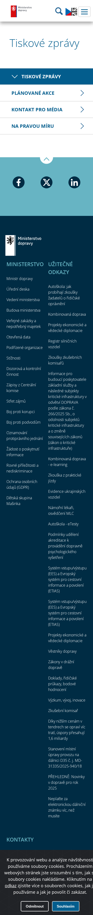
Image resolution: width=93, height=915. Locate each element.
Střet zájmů (16, 401)
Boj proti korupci (20, 411)
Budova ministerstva (23, 310)
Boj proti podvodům (23, 422)
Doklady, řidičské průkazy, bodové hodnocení (62, 683)
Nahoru (46, 160)
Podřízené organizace (24, 347)
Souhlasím (65, 906)
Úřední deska (17, 289)
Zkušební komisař (63, 710)
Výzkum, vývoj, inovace (66, 700)
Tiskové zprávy (41, 76)
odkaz (10, 885)
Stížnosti (13, 358)
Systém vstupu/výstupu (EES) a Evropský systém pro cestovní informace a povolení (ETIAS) (67, 579)
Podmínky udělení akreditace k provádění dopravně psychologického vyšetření (65, 546)
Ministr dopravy (19, 278)
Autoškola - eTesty (63, 524)
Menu (84, 11)
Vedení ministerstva (23, 299)
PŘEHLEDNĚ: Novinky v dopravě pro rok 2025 (66, 782)
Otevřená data (18, 337)
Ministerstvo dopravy (21, 11)
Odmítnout (35, 906)
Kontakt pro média (36, 109)
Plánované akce (32, 93)
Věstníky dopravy (62, 651)
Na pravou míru (32, 126)
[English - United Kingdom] (71, 14)
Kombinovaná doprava (67, 314)
